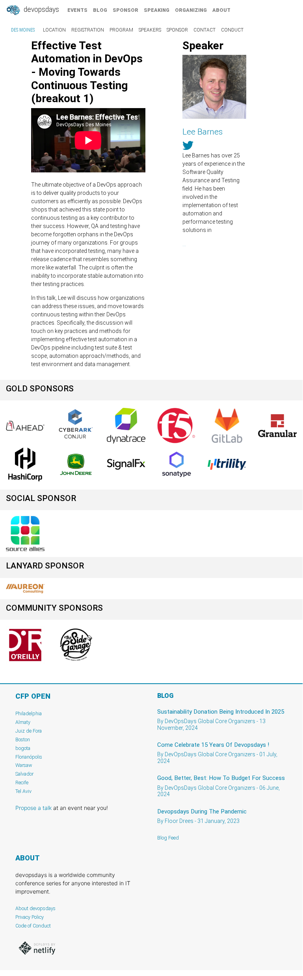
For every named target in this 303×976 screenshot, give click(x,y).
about (221, 10)
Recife (21, 782)
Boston (22, 739)
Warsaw (23, 765)
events (77, 10)
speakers (150, 30)
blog (100, 10)
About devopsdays (35, 908)
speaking (156, 10)
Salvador (24, 774)
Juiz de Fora (28, 731)
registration (87, 30)
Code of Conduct (33, 926)
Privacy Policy (29, 917)
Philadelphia (28, 713)
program (121, 30)
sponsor (125, 10)
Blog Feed (168, 838)
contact (204, 30)
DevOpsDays (40, 9)
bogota (22, 748)
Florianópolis (28, 757)
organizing (191, 10)
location (54, 30)
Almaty (22, 722)
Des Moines (23, 30)
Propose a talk (33, 807)
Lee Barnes (202, 131)
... (184, 244)
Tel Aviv (23, 791)
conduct (232, 30)
